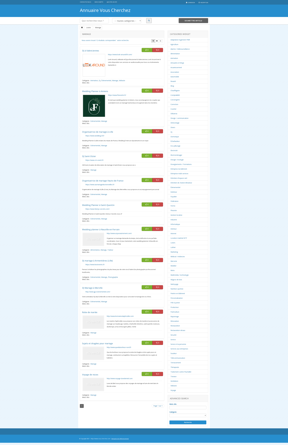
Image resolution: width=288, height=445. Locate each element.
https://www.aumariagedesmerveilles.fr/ (100, 184)
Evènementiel (95, 121)
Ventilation (174, 381)
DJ (99, 80)
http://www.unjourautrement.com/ (119, 233)
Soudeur (174, 353)
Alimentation (95, 250)
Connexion (191, 2)
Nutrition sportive (177, 289)
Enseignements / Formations (181, 164)
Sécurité (173, 335)
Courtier (173, 109)
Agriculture (174, 44)
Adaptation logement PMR (180, 40)
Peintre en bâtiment (178, 293)
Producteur (175, 307)
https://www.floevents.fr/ (117, 95)
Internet (173, 233)
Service (173, 339)
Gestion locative (176, 215)
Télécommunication (178, 358)
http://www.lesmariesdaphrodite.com (120, 316)
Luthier (173, 247)
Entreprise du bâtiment (179, 169)
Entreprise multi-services (179, 173)
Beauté (173, 81)
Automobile (175, 77)
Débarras (174, 113)
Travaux (173, 376)
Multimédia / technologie (180, 275)
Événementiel (106, 80)
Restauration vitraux (178, 330)
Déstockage (175, 123)
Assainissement (176, 67)
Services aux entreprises (179, 349)
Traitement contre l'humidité (181, 372)
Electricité (174, 150)
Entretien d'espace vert (179, 178)
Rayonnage (175, 316)
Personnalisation (177, 298)
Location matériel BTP (179, 238)
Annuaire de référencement (120, 438)
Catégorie (173, 412)
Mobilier (173, 266)
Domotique (175, 137)
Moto (173, 270)
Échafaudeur (175, 141)
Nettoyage (174, 284)
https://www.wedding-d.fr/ (95, 136)
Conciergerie (175, 100)
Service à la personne (178, 344)
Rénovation (175, 321)
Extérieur (174, 192)
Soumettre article (193, 20)
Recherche (188, 422)
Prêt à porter (175, 303)
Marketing (174, 252)
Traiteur (110, 250)
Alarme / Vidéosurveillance (180, 49)
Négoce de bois (176, 280)
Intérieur (174, 229)
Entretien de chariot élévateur (181, 183)
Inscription (204, 2)
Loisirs (88, 27)
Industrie (174, 220)
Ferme (173, 206)
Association (175, 72)
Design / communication (179, 118)
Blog (172, 86)
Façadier (174, 197)
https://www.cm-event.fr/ (95, 160)
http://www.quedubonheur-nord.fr (119, 347)
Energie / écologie (177, 160)
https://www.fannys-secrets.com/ (98, 209)
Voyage (173, 390)
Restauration (175, 326)
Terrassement (176, 363)
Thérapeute (175, 367)
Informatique (175, 224)
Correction (174, 104)
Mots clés (173, 404)
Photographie (113, 277)
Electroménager (176, 155)
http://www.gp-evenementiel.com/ (98, 292)
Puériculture (175, 312)
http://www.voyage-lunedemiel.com (120, 378)
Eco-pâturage (175, 146)
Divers (173, 127)
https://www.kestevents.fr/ (95, 264)
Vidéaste (122, 80)
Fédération (174, 201)
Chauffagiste (175, 90)
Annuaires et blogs (177, 63)
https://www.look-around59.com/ (120, 54)
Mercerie (174, 261)
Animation (94, 80)
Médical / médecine (178, 256)
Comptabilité (175, 95)
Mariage (98, 27)
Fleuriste (174, 210)
